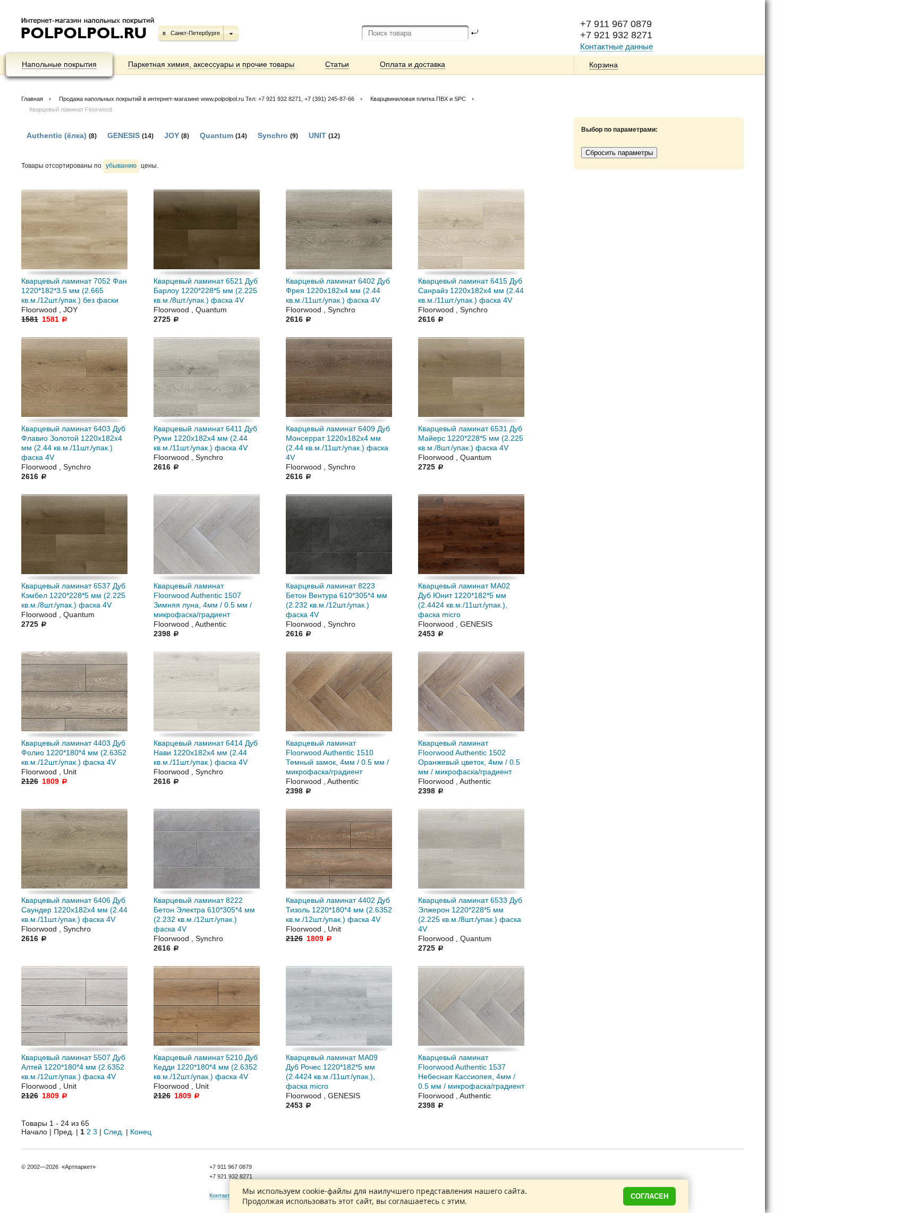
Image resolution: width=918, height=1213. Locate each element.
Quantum (217, 135)
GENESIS (123, 135)
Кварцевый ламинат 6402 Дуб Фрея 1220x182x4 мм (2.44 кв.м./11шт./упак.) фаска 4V (338, 290)
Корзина (603, 65)
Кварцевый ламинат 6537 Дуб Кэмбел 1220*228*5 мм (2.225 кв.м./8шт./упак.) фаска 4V (73, 595)
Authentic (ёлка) (57, 135)
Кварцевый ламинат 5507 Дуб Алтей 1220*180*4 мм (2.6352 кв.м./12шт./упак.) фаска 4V (73, 1067)
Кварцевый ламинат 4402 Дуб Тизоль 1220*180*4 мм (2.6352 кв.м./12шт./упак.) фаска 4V (339, 910)
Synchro (273, 135)
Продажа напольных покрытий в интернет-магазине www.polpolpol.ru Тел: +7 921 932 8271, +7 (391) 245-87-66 (206, 99)
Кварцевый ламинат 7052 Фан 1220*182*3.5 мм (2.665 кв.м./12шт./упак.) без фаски (74, 290)
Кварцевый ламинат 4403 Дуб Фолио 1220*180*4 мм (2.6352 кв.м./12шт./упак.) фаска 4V (73, 752)
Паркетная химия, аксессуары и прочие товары (211, 64)
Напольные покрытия (59, 64)
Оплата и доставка (412, 64)
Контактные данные (616, 46)
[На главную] (88, 42)
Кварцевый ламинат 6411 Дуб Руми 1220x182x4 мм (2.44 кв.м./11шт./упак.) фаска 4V (205, 438)
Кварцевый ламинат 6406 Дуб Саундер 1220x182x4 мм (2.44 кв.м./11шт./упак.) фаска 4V (74, 910)
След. (114, 1131)
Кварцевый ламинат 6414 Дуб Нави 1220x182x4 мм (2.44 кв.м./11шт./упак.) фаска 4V (206, 752)
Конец (140, 1131)
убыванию (121, 165)
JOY (171, 135)
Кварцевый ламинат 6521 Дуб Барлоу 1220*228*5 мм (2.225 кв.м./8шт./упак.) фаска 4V (206, 290)
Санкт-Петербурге (195, 33)
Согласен (649, 1196)
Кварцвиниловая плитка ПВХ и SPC (418, 99)
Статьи (337, 64)
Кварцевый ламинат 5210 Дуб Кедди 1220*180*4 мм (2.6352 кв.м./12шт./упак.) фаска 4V (206, 1067)
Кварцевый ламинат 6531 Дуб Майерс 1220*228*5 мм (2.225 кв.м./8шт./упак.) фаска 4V (470, 438)
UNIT (317, 135)
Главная (32, 99)
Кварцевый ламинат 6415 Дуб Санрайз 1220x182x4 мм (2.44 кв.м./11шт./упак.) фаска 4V (471, 290)
